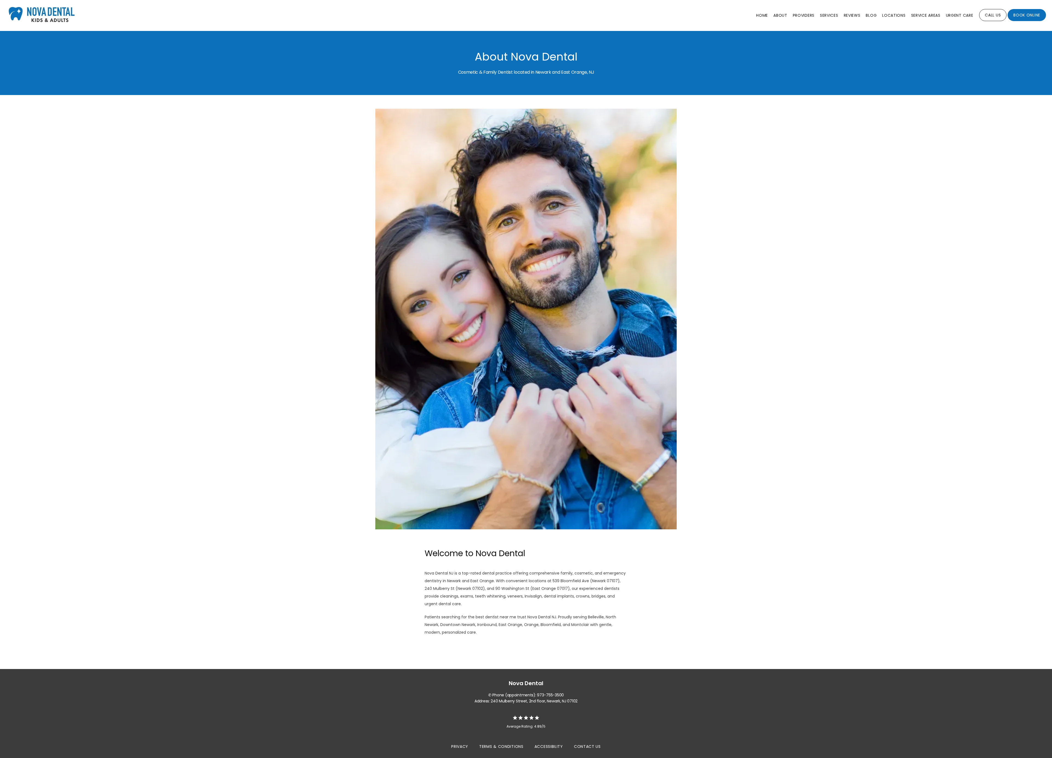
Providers (803, 15)
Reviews (852, 15)
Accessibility (548, 746)
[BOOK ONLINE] (1027, 20)
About (780, 15)
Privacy (459, 746)
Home (762, 15)
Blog (871, 15)
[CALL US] (993, 20)
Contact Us (587, 746)
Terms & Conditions (501, 746)
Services (829, 15)
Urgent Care (959, 15)
